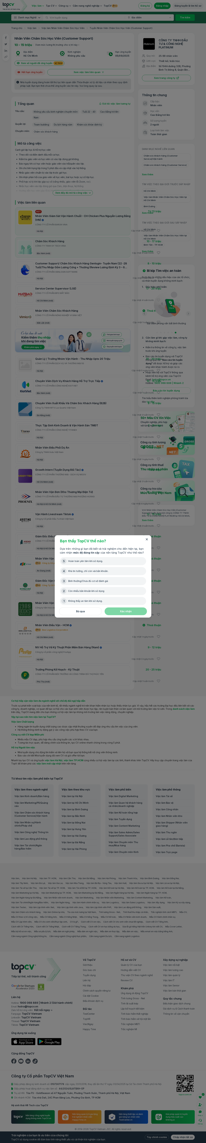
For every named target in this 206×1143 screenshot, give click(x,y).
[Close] (146, 539)
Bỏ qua (80, 611)
